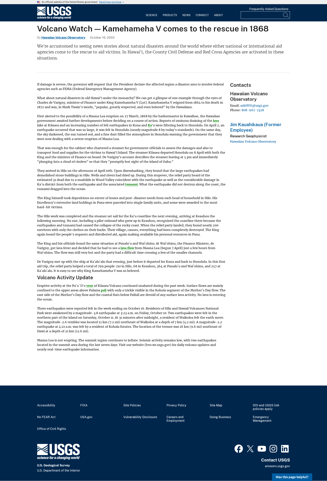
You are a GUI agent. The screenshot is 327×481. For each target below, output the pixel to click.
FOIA (83, 405)
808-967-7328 (252, 110)
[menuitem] (151, 12)
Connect (202, 15)
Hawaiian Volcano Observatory (63, 37)
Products (170, 15)
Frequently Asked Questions (268, 9)
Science (151, 15)
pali (104, 290)
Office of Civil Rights (51, 429)
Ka (150, 125)
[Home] (54, 18)
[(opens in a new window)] (239, 448)
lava (216, 121)
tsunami (131, 184)
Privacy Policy (176, 405)
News (186, 15)
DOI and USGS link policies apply (266, 407)
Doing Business (220, 417)
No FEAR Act (46, 417)
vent (89, 286)
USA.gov (86, 417)
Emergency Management (262, 418)
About (218, 15)
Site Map (216, 405)
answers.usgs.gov (277, 466)
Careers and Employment (176, 418)
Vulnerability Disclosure (140, 417)
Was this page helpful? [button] (292, 477)
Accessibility (46, 405)
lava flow (127, 248)
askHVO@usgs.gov (254, 105)
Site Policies (132, 405)
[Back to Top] (313, 467)
